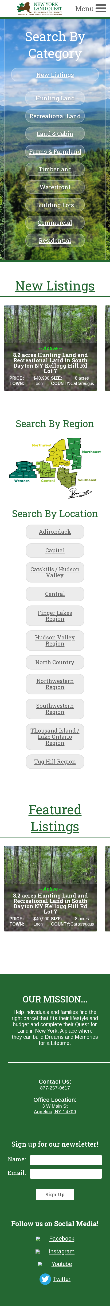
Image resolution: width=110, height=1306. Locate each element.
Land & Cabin (55, 133)
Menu (84, 8)
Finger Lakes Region (55, 616)
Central (55, 593)
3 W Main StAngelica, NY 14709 (55, 1108)
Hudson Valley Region (55, 640)
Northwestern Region (55, 684)
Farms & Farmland (55, 151)
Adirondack (55, 531)
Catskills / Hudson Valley (55, 572)
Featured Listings (55, 818)
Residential (55, 240)
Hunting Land (55, 98)
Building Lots (55, 205)
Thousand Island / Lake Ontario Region (54, 736)
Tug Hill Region (55, 761)
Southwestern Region (55, 708)
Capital (55, 550)
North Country (54, 662)
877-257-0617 (55, 1088)
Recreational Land (55, 116)
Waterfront (55, 187)
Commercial (55, 222)
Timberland (55, 169)
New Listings (55, 74)
